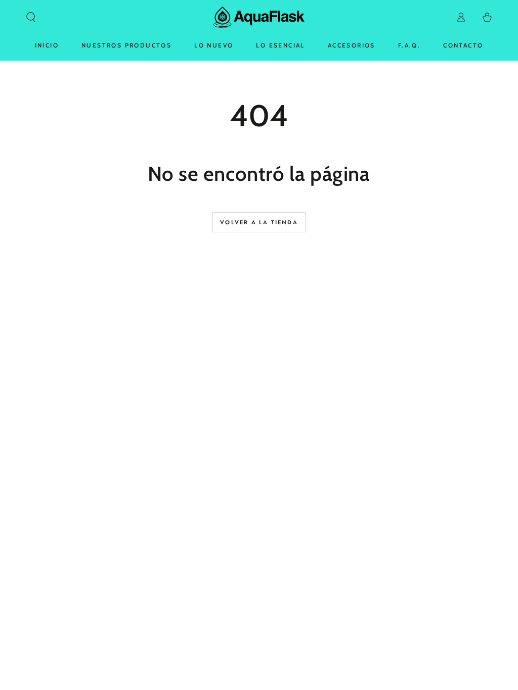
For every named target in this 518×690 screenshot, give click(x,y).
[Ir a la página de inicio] (259, 17)
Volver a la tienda (259, 222)
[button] (31, 17)
